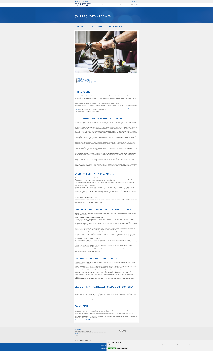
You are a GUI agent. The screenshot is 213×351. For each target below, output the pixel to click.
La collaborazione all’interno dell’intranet (84, 79)
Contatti (131, 4)
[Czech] (137, 3)
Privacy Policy (103, 348)
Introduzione (79, 78)
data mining (112, 297)
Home (100, 4)
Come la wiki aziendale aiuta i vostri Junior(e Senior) (86, 81)
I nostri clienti (116, 4)
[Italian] (134, 3)
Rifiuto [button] (114, 348)
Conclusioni (79, 84)
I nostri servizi (109, 4)
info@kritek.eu (77, 333)
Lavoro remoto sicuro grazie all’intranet (84, 82)
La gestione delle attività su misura (83, 80)
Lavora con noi (125, 4)
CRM (133, 290)
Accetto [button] (110, 348)
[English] (136, 3)
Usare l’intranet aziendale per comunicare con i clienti (87, 83)
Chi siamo (104, 4)
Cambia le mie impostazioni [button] (122, 348)
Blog (121, 4)
